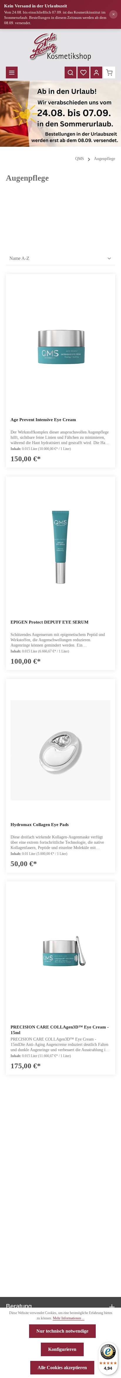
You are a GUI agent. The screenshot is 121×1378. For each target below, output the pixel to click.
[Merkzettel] (83, 72)
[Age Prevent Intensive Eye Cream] (60, 345)
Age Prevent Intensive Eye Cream (43, 419)
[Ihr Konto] (96, 72)
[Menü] (12, 72)
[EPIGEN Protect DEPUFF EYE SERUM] (60, 548)
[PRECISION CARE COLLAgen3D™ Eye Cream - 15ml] (60, 953)
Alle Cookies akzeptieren (62, 1367)
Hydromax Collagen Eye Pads (40, 824)
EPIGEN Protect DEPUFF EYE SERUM (49, 622)
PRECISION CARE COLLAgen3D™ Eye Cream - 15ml (60, 1030)
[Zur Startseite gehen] (60, 46)
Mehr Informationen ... (69, 1318)
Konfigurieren (62, 1349)
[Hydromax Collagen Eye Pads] (60, 750)
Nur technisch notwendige (62, 1331)
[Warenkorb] (109, 72)
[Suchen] (70, 72)
